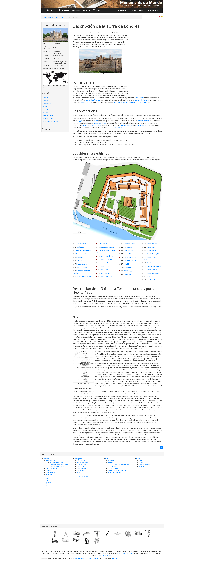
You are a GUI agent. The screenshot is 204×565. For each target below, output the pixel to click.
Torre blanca (81, 243)
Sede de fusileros (82, 254)
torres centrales (100, 123)
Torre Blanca (139, 98)
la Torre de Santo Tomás (92, 125)
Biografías (111, 463)
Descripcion (64, 10)
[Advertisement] (53, 168)
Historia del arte (51, 486)
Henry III (114, 466)
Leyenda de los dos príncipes (117, 470)
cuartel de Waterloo (92, 100)
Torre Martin (105, 273)
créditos (114, 558)
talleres (125, 102)
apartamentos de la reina (138, 102)
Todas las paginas (49, 118)
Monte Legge (128, 271)
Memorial (103, 243)
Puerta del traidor (153, 263)
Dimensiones (50, 484)
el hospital (118, 102)
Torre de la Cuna (126, 125)
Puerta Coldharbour (84, 276)
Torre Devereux (106, 259)
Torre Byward (152, 270)
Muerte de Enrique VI (114, 472)
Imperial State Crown (56, 463)
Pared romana (81, 264)
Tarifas (141, 461)
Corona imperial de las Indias (59, 465)
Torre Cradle (151, 250)
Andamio (79, 472)
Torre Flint (104, 263)
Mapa (134, 10)
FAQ (142, 10)
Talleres (79, 260)
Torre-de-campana (130, 260)
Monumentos (154, 10)
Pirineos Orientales (93, 558)
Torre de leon (152, 276)
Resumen (123, 10)
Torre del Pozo (140, 125)
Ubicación (49, 482)
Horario (141, 463)
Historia (77, 10)
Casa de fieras (50, 472)
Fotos (47, 480)
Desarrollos (111, 461)
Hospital (79, 257)
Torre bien (151, 247)
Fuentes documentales (124, 553)
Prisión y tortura (113, 468)
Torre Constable (106, 276)
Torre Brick (104, 270)
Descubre (51, 10)
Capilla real (80, 247)
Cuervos (46, 112)
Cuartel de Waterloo (83, 250)
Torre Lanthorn (81, 466)
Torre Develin (152, 243)
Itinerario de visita (144, 465)
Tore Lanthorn (128, 250)
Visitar (87, 10)
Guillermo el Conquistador (120, 465)
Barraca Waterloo (82, 463)
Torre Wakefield (129, 254)
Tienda (97, 10)
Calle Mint (126, 264)
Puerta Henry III (153, 254)
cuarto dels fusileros (141, 100)
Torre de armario (82, 267)
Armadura (49, 474)
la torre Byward (143, 121)
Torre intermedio (153, 273)
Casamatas (127, 267)
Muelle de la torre (153, 280)
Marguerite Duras (80, 558)
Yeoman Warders (51, 468)
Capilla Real (84, 102)
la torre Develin (116, 127)
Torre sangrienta (129, 257)
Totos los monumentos (50, 121)
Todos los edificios (83, 476)
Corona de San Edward (57, 466)
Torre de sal (127, 247)
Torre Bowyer (105, 266)
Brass (96, 121)
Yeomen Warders (48, 115)
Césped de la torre (107, 247)
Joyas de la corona (51, 461)
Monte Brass (128, 274)
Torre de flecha (129, 243)
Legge (80, 121)
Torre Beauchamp (106, 256)
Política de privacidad (104, 555)
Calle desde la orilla (154, 266)
